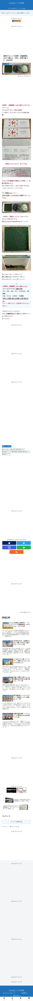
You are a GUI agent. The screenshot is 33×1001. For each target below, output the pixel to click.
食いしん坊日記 (7, 446)
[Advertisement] (16, 39)
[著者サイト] (9, 543)
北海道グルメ (21, 449)
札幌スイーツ (6, 454)
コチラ (18, 311)
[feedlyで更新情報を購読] (24, 547)
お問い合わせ (16, 995)
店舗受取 (15, 451)
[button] (29, 479)
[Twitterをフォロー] (24, 543)
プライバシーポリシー (9, 993)
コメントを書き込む (16, 821)
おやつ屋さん (6, 449)
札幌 (21, 451)
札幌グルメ (27, 451)
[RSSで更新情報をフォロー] (16, 552)
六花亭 (13, 449)
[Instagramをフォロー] (9, 547)
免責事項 (24, 993)
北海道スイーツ (7, 451)
